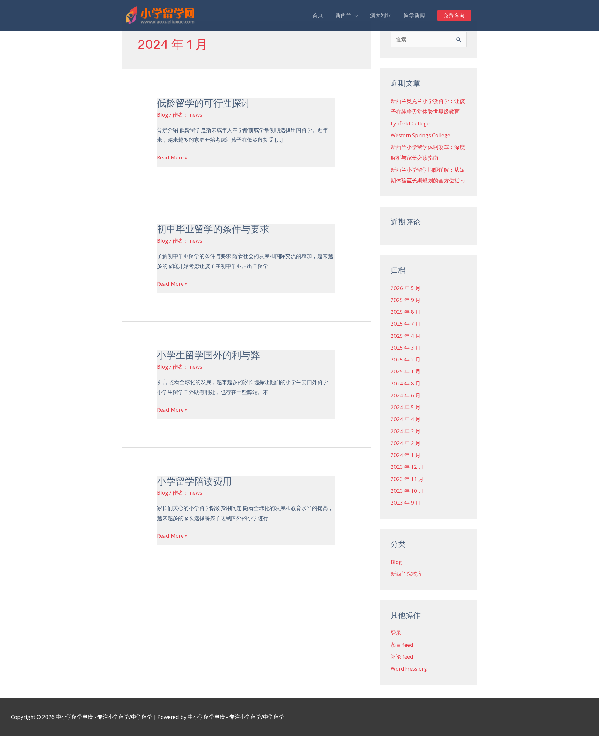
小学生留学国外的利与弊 (208, 355)
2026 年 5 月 (406, 288)
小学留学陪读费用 (194, 481)
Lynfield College (410, 123)
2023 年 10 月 (407, 490)
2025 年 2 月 (406, 359)
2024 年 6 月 (406, 395)
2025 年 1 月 (406, 371)
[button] (454, 15)
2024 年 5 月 (406, 407)
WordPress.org (409, 668)
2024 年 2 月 (406, 443)
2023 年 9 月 (406, 502)
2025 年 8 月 (406, 311)
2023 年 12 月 (407, 466)
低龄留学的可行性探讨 (204, 103)
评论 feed (402, 656)
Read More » (172, 157)
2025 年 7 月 (406, 323)
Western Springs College (420, 135)
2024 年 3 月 (406, 431)
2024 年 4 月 (406, 419)
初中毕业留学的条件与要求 (213, 229)
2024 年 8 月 (406, 383)
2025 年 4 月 (406, 335)
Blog (162, 114)
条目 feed (402, 644)
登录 (396, 632)
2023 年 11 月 (407, 478)
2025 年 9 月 (406, 299)
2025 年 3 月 (406, 347)
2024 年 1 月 (406, 454)
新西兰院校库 (406, 573)
